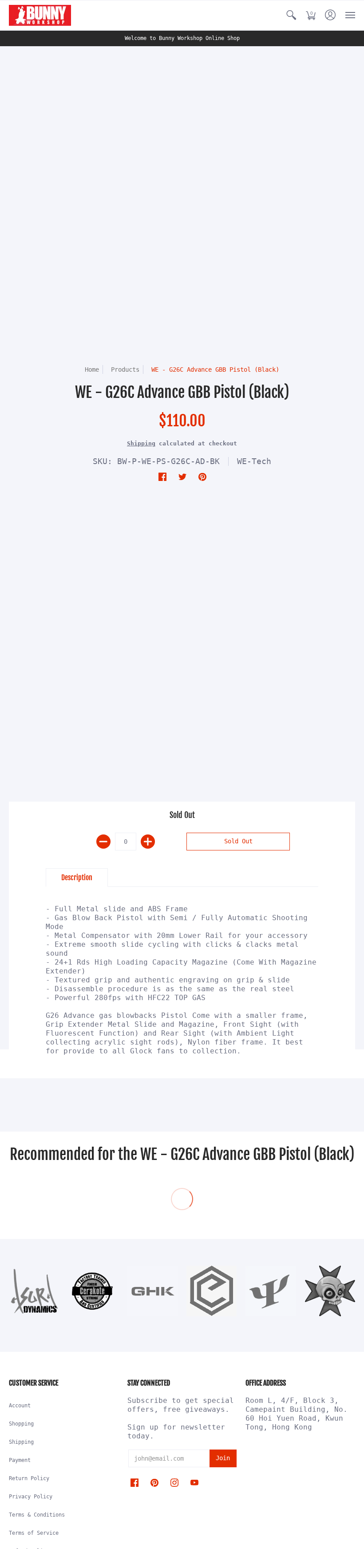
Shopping (21, 1424)
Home (92, 369)
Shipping (141, 443)
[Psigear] (270, 1291)
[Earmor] (211, 1291)
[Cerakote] (93, 1291)
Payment (20, 1460)
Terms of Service (34, 1533)
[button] (291, 15)
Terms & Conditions (37, 1515)
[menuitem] (291, 15)
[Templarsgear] (330, 1291)
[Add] (148, 841)
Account (20, 1405)
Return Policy (29, 1478)
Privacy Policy (30, 1496)
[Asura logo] (34, 1291)
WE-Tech (254, 461)
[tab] (77, 877)
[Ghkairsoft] (152, 1291)
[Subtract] (103, 841)
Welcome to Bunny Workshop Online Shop (182, 38)
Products (125, 369)
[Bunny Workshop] (40, 15)
